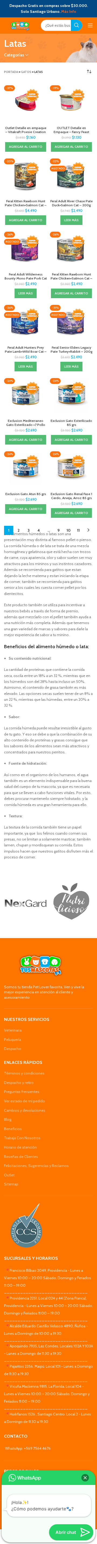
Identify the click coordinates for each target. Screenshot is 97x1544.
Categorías (14, 55)
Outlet (9, 1175)
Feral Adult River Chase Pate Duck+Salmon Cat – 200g (71, 203)
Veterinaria (13, 1030)
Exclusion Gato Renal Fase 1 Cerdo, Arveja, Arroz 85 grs (71, 496)
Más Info (68, 11)
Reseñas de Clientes (21, 1156)
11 (78, 530)
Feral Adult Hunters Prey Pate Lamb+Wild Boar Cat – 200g (25, 351)
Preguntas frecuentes (21, 1091)
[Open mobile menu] (90, 25)
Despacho (12, 1048)
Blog (7, 1119)
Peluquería (12, 1039)
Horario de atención (20, 1147)
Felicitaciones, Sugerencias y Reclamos (36, 1165)
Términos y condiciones (24, 1073)
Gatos (26, 72)
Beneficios (13, 1128)
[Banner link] (25, 903)
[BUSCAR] (76, 25)
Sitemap (11, 1184)
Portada (11, 72)
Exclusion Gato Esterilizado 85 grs (71, 423)
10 (69, 530)
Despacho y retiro (19, 1082)
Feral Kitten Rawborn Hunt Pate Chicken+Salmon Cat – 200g (71, 278)
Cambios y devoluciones (24, 1110)
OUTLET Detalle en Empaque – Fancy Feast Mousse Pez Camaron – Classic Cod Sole (71, 134)
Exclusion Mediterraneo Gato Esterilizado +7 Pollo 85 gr (25, 425)
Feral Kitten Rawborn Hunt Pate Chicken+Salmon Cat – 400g (25, 205)
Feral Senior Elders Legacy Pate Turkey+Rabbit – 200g (71, 349)
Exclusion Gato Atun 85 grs (25, 494)
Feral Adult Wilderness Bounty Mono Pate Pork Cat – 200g (26, 278)
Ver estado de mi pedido (24, 1101)
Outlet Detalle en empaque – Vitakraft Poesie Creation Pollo (25, 132)
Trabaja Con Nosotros (22, 1137)
